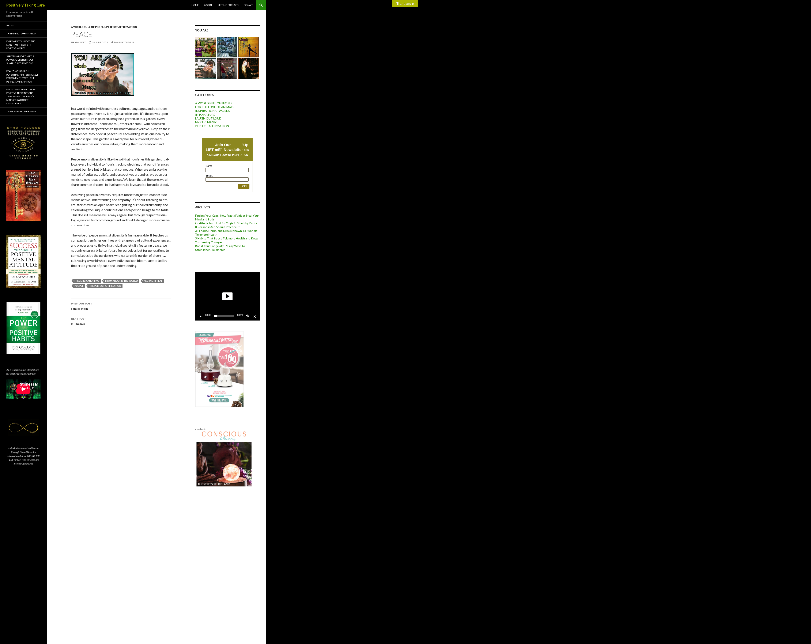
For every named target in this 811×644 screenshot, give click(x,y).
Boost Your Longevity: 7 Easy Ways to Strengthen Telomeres (220, 247)
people (79, 285)
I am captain (81, 306)
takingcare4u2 (124, 42)
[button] (227, 296)
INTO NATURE (205, 114)
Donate (248, 5)
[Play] (201, 316)
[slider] (224, 316)
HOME (195, 5)
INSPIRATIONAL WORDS (212, 111)
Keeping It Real (153, 280)
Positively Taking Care (25, 5)
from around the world (121, 280)
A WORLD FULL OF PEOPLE (88, 27)
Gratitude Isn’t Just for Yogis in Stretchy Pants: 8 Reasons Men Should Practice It (226, 225)
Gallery (80, 42)
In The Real (78, 321)
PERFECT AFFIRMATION (121, 27)
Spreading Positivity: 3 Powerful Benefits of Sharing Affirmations (20, 60)
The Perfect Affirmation (105, 285)
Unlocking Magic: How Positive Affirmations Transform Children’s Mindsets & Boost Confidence (20, 96)
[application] (227, 296)
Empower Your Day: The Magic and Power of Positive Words (20, 45)
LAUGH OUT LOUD (208, 118)
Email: (209, 175)
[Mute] (247, 316)
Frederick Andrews (87, 280)
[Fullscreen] (254, 316)
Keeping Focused (228, 5)
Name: (209, 165)
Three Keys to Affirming (21, 111)
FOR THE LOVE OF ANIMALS (214, 107)
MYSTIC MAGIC (206, 122)
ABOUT (208, 5)
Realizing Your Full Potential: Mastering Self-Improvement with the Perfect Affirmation (22, 76)
